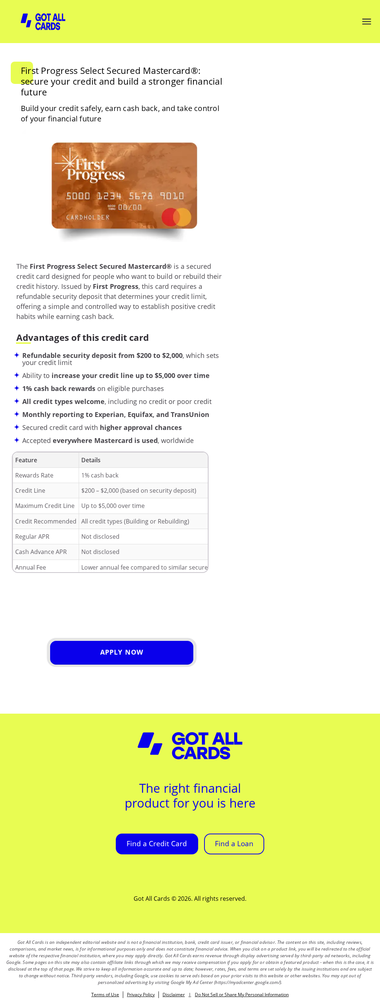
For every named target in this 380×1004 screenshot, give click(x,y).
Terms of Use (105, 994)
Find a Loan (234, 843)
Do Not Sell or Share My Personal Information (242, 994)
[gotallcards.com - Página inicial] (43, 21)
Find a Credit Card (157, 843)
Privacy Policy (141, 994)
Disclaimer (174, 994)
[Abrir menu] (366, 22)
